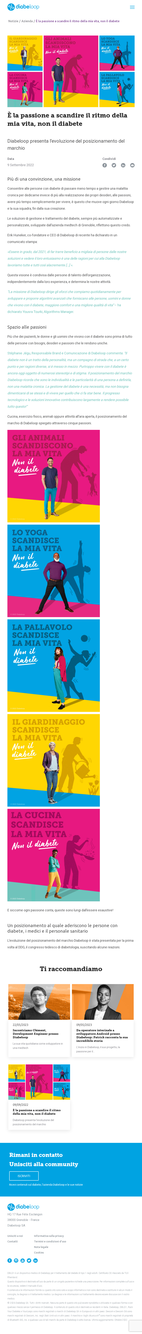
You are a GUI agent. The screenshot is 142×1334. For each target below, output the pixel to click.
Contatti (12, 1241)
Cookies (39, 1252)
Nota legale (41, 1247)
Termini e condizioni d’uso (50, 1241)
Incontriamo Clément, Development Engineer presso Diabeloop (35, 1033)
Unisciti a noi (15, 1235)
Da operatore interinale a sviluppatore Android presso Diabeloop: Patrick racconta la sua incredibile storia (102, 1035)
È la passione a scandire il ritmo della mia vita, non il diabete (37, 1111)
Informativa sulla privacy (49, 1235)
